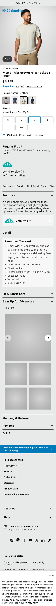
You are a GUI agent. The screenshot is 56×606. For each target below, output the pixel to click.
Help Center (10, 465)
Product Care (11, 488)
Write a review (34, 86)
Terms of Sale (24, 569)
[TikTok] (49, 540)
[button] (20, 146)
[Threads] (18, 540)
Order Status (10, 477)
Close (51, 575)
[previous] (8, 338)
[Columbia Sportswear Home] (12, 10)
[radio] (6, 100)
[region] (28, 35)
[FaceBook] (24, 540)
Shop (7, 517)
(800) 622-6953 (15, 459)
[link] (28, 337)
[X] (37, 540)
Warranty (9, 482)
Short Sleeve (12, 68)
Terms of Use (9, 569)
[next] (48, 338)
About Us (9, 508)
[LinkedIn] (43, 540)
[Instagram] (12, 540)
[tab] (8, 186)
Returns (8, 471)
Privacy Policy (38, 569)
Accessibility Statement (16, 494)
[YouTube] (30, 540)
